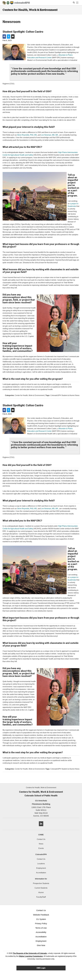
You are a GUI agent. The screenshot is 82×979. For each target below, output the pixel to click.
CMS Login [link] (41, 968)
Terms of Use (41, 928)
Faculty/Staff (41, 897)
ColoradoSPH (41, 854)
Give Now (41, 945)
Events (41, 848)
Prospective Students (41, 883)
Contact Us (41, 839)
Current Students (41, 888)
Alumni (41, 892)
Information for (41, 879)
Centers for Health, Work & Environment (30, 9)
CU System (41, 919)
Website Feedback (41, 915)
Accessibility (41, 932)
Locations (41, 864)
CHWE (41, 835)
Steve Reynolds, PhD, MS (27, 135)
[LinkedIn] (41, 827)
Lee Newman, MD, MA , (50, 135)
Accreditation (41, 873)
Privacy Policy (41, 923)
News (41, 844)
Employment (41, 868)
